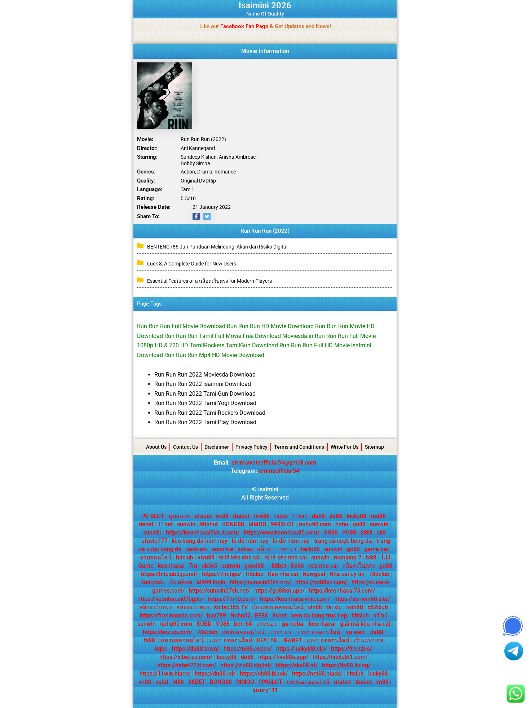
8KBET (197, 681)
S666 (297, 565)
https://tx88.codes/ (248, 648)
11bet (165, 524)
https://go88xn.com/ (321, 582)
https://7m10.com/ (232, 598)
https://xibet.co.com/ (185, 657)
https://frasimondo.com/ (171, 615)
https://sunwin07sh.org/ (260, 582)
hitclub (184, 557)
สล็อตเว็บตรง (358, 565)
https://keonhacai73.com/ (342, 590)
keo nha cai (323, 565)
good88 (254, 565)
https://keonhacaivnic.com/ (295, 598)
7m (193, 565)
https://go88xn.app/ (279, 590)
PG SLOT (152, 516)
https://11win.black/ (165, 673)
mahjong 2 (347, 557)
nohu (341, 524)
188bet (277, 565)
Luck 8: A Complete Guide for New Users (191, 264)
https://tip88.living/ (346, 665)
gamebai (293, 623)
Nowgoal (313, 574)
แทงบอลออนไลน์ (243, 632)
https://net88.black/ (317, 673)
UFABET (291, 640)
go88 (359, 524)
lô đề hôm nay (250, 540)
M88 (178, 681)
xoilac (245, 549)
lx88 (371, 557)
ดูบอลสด (179, 516)
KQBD (203, 623)
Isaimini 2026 (265, 5)
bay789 (216, 615)
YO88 (349, 532)
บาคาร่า (286, 549)
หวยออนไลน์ (156, 557)
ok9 (381, 532)
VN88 (331, 532)
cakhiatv (197, 549)
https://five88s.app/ (283, 657)
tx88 (149, 640)
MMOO (257, 524)
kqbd (161, 648)
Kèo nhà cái (283, 574)
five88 (262, 516)
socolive (222, 549)
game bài (376, 549)
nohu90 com (315, 524)
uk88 (222, 516)
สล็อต (264, 549)
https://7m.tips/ (221, 574)
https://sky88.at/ (297, 665)
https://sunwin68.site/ (362, 598)
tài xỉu (334, 607)
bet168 (243, 623)
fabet (281, 516)
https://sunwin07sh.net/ (219, 590)
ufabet (203, 516)
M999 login (210, 582)
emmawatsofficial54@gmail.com (273, 462)
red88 (378, 516)
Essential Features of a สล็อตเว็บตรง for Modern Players (209, 281)
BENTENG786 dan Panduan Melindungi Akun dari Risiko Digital (217, 247)
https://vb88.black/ (264, 673)
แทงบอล (267, 623)
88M (366, 532)
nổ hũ (380, 615)
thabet (241, 516)
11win (300, 516)
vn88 (144, 681)
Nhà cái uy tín (347, 574)
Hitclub (255, 574)
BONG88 (233, 524)
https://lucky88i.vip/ (301, 648)
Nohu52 (240, 615)
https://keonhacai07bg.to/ (170, 598)
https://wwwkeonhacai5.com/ (281, 532)
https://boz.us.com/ (168, 632)
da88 (318, 516)
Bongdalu (152, 582)
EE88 (261, 615)
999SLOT (283, 524)
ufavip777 (154, 540)
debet (146, 524)
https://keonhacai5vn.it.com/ (202, 532)
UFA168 (267, 640)
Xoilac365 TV (230, 607)
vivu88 (206, 557)
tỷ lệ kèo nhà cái (240, 557)
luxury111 (265, 690)
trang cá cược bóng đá (343, 540)
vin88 (315, 607)
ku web (355, 632)
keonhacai (171, 565)
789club (379, 574)
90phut (209, 524)
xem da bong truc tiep (319, 615)
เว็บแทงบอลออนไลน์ (278, 607)
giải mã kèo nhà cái (365, 623)
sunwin (186, 524)
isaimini (268, 489)
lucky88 (356, 516)
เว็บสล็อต (180, 582)
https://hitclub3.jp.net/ (169, 574)
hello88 (310, 549)
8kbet (279, 615)
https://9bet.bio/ (351, 648)
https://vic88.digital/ (245, 665)
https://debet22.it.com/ (186, 665)
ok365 (209, 565)
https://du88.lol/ (215, 673)
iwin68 (354, 607)
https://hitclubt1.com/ (340, 657)
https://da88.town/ (195, 648)
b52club (377, 607)
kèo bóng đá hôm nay (200, 540)
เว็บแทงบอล (369, 640)
